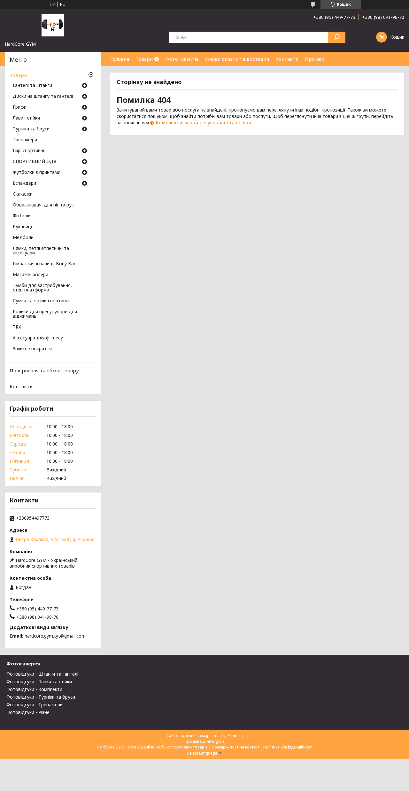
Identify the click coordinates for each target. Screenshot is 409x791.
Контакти (286, 59)
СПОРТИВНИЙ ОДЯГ (36, 161)
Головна (119, 59)
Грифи (20, 107)
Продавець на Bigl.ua (205, 741)
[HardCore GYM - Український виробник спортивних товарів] (52, 25)
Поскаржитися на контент (235, 747)
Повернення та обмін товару (44, 370)
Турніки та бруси (31, 129)
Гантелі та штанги (32, 85)
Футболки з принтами (36, 172)
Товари (144, 59)
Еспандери (24, 183)
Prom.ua (235, 735)
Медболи (23, 237)
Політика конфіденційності (288, 747)
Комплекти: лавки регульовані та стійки (203, 122)
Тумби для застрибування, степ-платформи (42, 288)
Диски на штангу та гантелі (43, 96)
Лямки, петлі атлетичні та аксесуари (41, 251)
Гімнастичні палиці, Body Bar (44, 264)
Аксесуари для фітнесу (38, 338)
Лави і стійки (26, 118)
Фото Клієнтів (182, 59)
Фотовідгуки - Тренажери (34, 705)
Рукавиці (22, 226)
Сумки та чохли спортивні (41, 301)
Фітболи (22, 216)
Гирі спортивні (28, 150)
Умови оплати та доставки (237, 59)
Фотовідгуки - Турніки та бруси (40, 697)
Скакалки (23, 194)
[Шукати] (336, 37)
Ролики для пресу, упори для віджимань (45, 314)
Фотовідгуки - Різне (28, 712)
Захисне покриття (32, 349)
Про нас (314, 59)
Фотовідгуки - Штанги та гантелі (42, 674)
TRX (17, 327)
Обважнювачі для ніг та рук (43, 205)
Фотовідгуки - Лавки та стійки (39, 682)
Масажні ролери (30, 274)
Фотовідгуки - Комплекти (34, 689)
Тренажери (25, 140)
